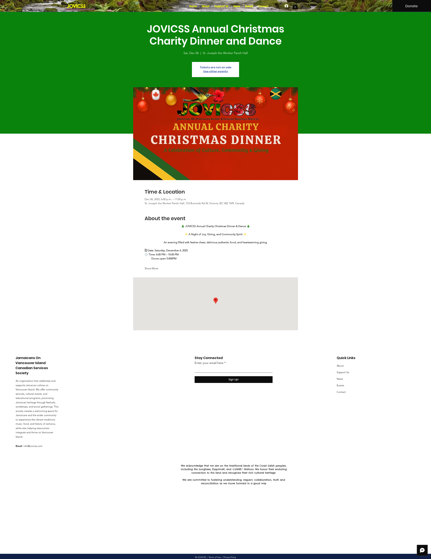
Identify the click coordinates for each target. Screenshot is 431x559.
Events (340, 385)
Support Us (343, 372)
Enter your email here (209, 362)
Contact (341, 392)
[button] (295, 5)
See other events (215, 71)
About (340, 365)
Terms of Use (214, 557)
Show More (151, 268)
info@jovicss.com (32, 446)
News (340, 378)
